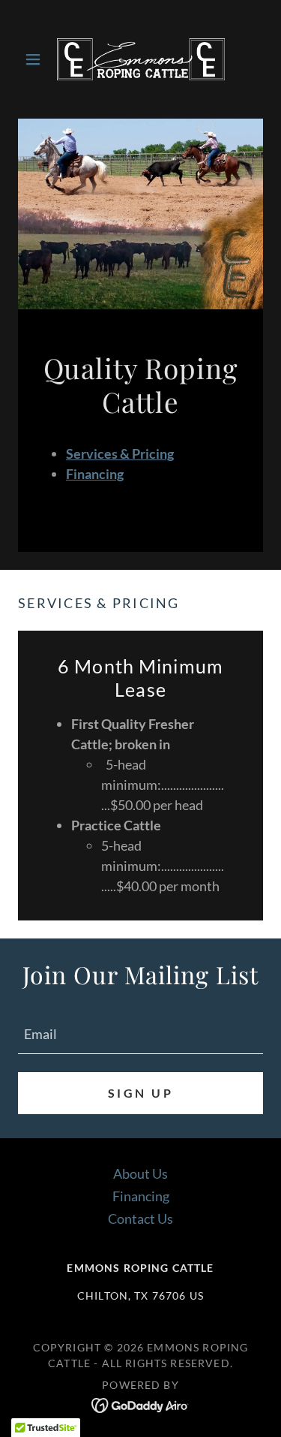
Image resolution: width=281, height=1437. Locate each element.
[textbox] (140, 1034)
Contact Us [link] (140, 1218)
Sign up (140, 1093)
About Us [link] (140, 1173)
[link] (141, 59)
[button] (36, 59)
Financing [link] (140, 1196)
